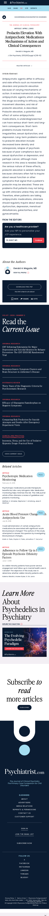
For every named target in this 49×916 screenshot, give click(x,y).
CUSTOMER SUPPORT (24, 816)
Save (9, 8)
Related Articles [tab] (23, 66)
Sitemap (35, 905)
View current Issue (13, 454)
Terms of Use (21, 898)
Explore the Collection (11, 624)
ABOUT (24, 799)
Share (15, 8)
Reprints (34, 8)
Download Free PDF (24, 287)
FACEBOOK (24, 863)
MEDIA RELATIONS (24, 806)
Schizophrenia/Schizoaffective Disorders (31, 17)
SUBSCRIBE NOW (24, 843)
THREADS (24, 874)
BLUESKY (24, 877)
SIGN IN (24, 828)
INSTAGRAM (24, 867)
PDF (21, 8)
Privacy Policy (9, 898)
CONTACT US (24, 813)
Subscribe (24, 707)
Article (17, 28)
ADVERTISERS (24, 802)
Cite (26, 8)
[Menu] (5, 3)
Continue (38, 240)
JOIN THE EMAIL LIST (24, 834)
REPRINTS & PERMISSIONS (24, 809)
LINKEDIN (24, 870)
